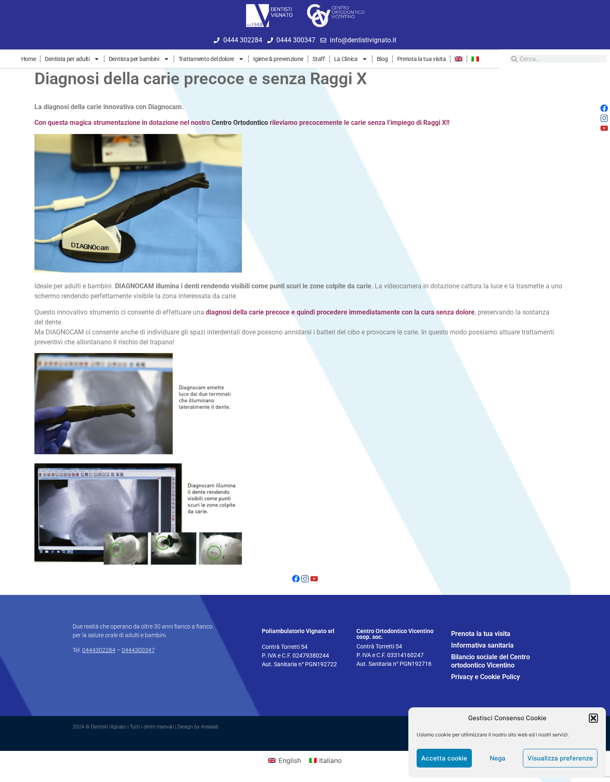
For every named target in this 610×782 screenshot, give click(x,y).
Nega (497, 758)
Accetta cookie (444, 758)
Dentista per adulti (67, 59)
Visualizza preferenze (560, 758)
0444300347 (138, 650)
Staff (318, 59)
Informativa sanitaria (482, 645)
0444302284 (98, 650)
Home (28, 59)
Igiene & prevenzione (278, 59)
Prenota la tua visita (421, 59)
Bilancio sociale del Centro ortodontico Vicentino (490, 661)
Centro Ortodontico (240, 123)
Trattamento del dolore (206, 59)
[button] (593, 718)
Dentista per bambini (134, 59)
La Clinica (346, 59)
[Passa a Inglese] (458, 59)
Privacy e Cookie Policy (485, 677)
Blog (382, 59)
